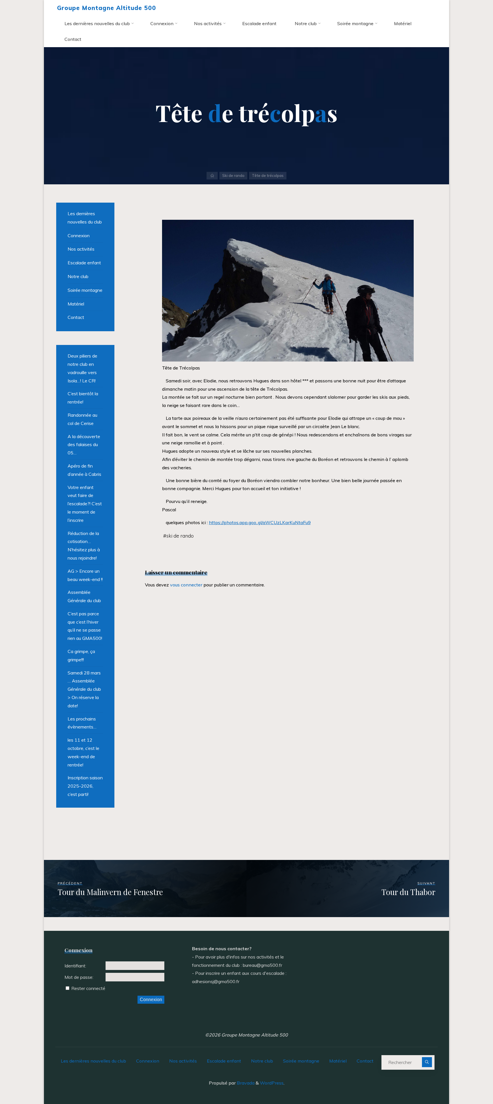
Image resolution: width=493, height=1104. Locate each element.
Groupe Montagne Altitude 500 (106, 7)
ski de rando (180, 535)
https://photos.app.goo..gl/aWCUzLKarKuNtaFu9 (260, 522)
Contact (76, 317)
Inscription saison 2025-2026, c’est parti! (85, 786)
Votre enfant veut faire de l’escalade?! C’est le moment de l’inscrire (85, 503)
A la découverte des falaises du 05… (84, 445)
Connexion (79, 235)
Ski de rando (233, 175)
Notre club (78, 276)
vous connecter (186, 585)
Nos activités (81, 249)
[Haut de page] (470, 1081)
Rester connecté (88, 988)
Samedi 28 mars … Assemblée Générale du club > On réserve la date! (84, 689)
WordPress (272, 1083)
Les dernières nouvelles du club (85, 218)
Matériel (76, 304)
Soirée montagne (85, 290)
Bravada (245, 1083)
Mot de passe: (78, 977)
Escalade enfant (84, 262)
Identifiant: (75, 966)
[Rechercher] (427, 1062)
